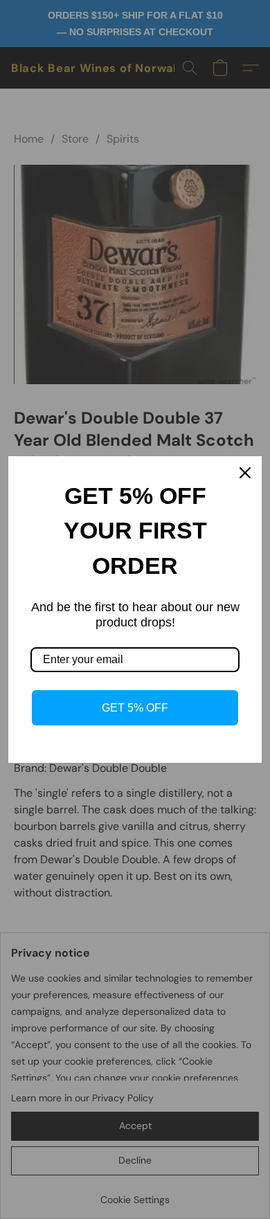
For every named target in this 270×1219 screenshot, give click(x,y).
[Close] (245, 472)
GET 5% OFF (135, 708)
